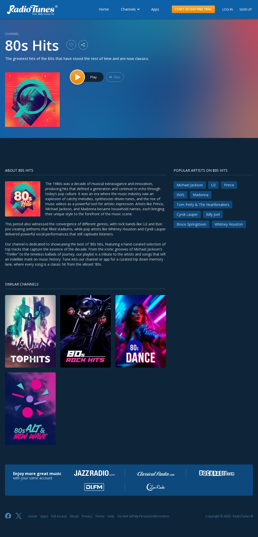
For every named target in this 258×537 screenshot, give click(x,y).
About (74, 516)
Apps (155, 9)
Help (111, 516)
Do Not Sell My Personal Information (143, 516)
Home (104, 9)
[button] (193, 9)
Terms (99, 516)
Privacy (87, 516)
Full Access (59, 516)
